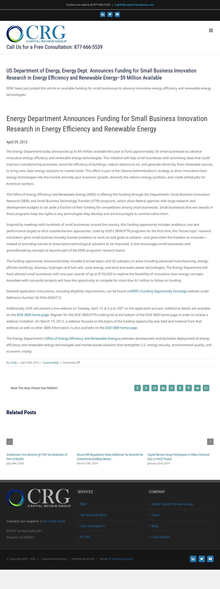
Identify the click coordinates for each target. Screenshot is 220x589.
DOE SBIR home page (33, 315)
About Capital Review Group (172, 504)
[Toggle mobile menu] (211, 30)
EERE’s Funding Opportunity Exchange (159, 291)
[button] (9, 442)
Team (155, 515)
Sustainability (51, 362)
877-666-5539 (54, 521)
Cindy (13, 362)
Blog (154, 526)
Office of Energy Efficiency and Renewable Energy (81, 338)
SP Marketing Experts (121, 559)
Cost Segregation (92, 526)
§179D (85, 537)
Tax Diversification (93, 515)
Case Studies (160, 537)
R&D (83, 504)
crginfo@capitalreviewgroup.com (134, 4)
